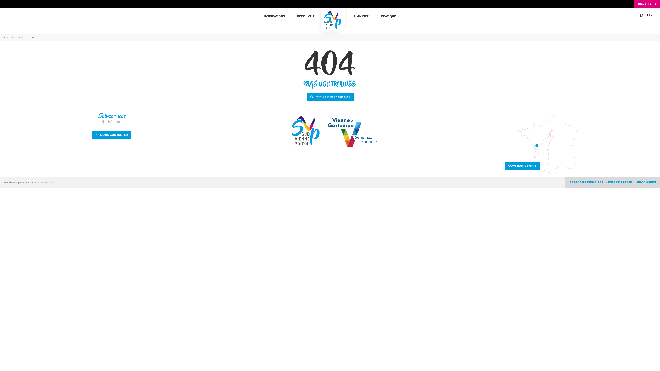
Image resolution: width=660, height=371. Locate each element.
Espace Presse (620, 182)
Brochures (646, 182)
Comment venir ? (522, 165)
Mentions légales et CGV (19, 182)
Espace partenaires (587, 182)
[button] (274, 14)
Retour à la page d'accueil (332, 96)
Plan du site (45, 182)
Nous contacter (113, 135)
